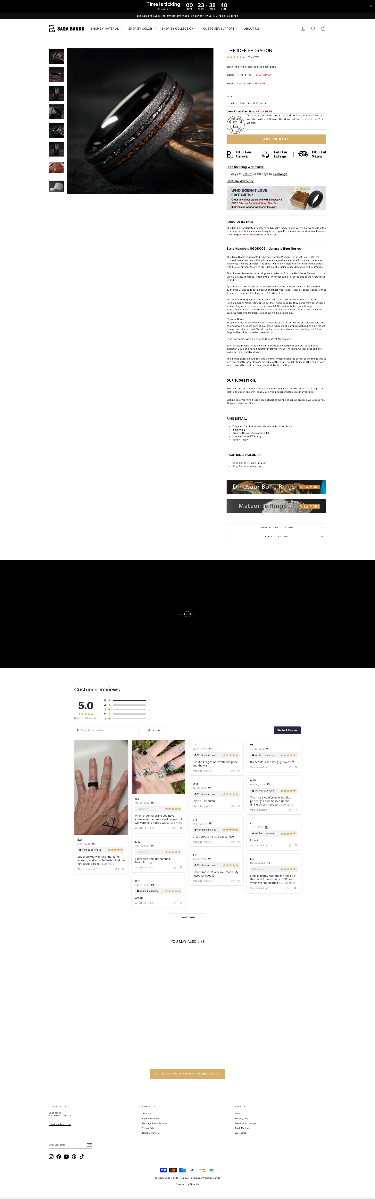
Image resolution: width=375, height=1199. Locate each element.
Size (230, 96)
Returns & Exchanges (245, 1123)
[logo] (66, 28)
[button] (140, 121)
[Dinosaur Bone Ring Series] (276, 487)
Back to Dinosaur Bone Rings (190, 1073)
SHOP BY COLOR (140, 28)
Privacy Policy (149, 1128)
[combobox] (155, 730)
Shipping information (276, 528)
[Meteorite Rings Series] (276, 505)
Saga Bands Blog (150, 1118)
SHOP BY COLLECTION (178, 28)
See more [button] (107, 863)
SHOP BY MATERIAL (105, 28)
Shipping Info (241, 1118)
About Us (146, 1113)
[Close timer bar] (371, 6)
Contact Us (240, 1133)
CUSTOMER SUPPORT (219, 28)
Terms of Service (150, 1133)
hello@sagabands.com (60, 1124)
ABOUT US (252, 28)
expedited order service (248, 234)
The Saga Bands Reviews (154, 1123)
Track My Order (243, 1128)
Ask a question (276, 536)
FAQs (237, 1113)
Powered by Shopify (187, 1184)
